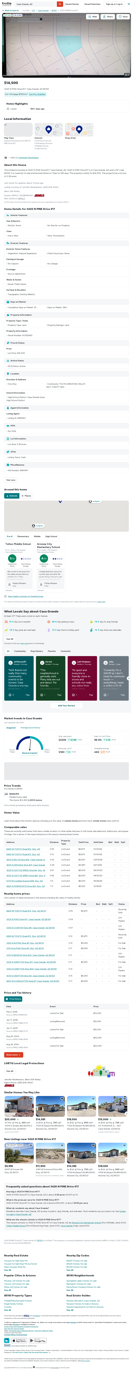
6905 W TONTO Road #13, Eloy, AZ (23, 854)
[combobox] (38, 4)
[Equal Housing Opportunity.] (33, 1368)
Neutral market (29, 753)
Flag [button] (27, 695)
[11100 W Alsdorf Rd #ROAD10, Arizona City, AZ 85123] (50, 1106)
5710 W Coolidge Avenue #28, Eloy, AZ (24, 881)
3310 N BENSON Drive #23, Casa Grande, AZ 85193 (30, 955)
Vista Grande (67, 1226)
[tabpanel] (66, 744)
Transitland (36, 1316)
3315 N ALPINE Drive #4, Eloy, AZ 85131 (25, 948)
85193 (54, 10)
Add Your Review (66, 705)
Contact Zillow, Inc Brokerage (15, 1335)
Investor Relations (67, 1350)
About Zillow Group (22, 1350)
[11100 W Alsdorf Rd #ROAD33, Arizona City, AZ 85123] (81, 1106)
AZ (33, 10)
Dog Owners (37, 651)
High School (51, 536)
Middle (37, 536)
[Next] (127, 1114)
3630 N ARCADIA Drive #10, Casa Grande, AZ (27, 865)
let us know (86, 1361)
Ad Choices (119, 1350)
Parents (52, 651)
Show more (12, 1055)
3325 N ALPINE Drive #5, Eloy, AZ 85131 (25, 943)
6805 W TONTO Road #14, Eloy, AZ (23, 849)
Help (100, 1350)
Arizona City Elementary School (86, 1222)
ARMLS (21, 198)
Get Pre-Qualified (37, 94)
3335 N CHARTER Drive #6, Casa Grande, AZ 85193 (30, 928)
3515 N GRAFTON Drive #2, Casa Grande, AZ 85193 (30, 976)
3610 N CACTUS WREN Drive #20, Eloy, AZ (26, 875)
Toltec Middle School (16, 1226)
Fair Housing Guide (37, 1350)
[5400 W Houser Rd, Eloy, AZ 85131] (19, 1153)
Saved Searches (92, 4)
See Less (12, 480)
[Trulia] (6, 1340)
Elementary (23, 536)
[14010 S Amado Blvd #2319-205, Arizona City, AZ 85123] (19, 1106)
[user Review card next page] (129, 678)
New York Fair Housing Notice (14, 1329)
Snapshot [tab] (11, 728)
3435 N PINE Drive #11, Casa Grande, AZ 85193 (28, 919)
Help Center (55, 1368)
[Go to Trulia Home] (8, 4)
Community (20, 651)
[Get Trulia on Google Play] (38, 1340)
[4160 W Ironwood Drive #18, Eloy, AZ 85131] (50, 1153)
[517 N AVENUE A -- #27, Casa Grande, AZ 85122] (112, 1106)
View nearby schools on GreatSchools (25, 596)
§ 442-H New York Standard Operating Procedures (21, 1326)
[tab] (11, 496)
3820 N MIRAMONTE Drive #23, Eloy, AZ (25, 886)
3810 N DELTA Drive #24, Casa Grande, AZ (26, 859)
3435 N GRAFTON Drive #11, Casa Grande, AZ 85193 (31, 962)
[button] (60, 4)
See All (10, 639)
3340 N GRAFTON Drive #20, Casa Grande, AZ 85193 (31, 969)
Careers (48, 1350)
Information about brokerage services (21, 1331)
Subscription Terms (90, 1350)
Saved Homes (72, 4)
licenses (73, 1322)
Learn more (101, 602)
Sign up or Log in (114, 4)
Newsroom (55, 1350)
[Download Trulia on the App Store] (19, 1340)
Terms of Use (78, 1350)
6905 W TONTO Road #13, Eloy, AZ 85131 (26, 936)
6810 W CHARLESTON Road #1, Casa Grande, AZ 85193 (32, 981)
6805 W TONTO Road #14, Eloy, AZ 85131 (26, 911)
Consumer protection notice (43, 1331)
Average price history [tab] (30, 727)
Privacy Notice (108, 1350)
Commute (66, 651)
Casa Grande (43, 10)
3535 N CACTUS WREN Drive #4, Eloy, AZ (26, 870)
